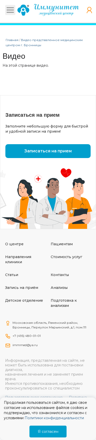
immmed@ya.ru (25, 345)
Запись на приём (21, 287)
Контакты (60, 274)
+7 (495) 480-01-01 (27, 336)
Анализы (59, 287)
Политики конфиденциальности (54, 418)
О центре (14, 244)
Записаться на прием (48, 151)
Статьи (11, 274)
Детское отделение (24, 300)
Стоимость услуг (66, 257)
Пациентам (62, 244)
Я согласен (48, 431)
